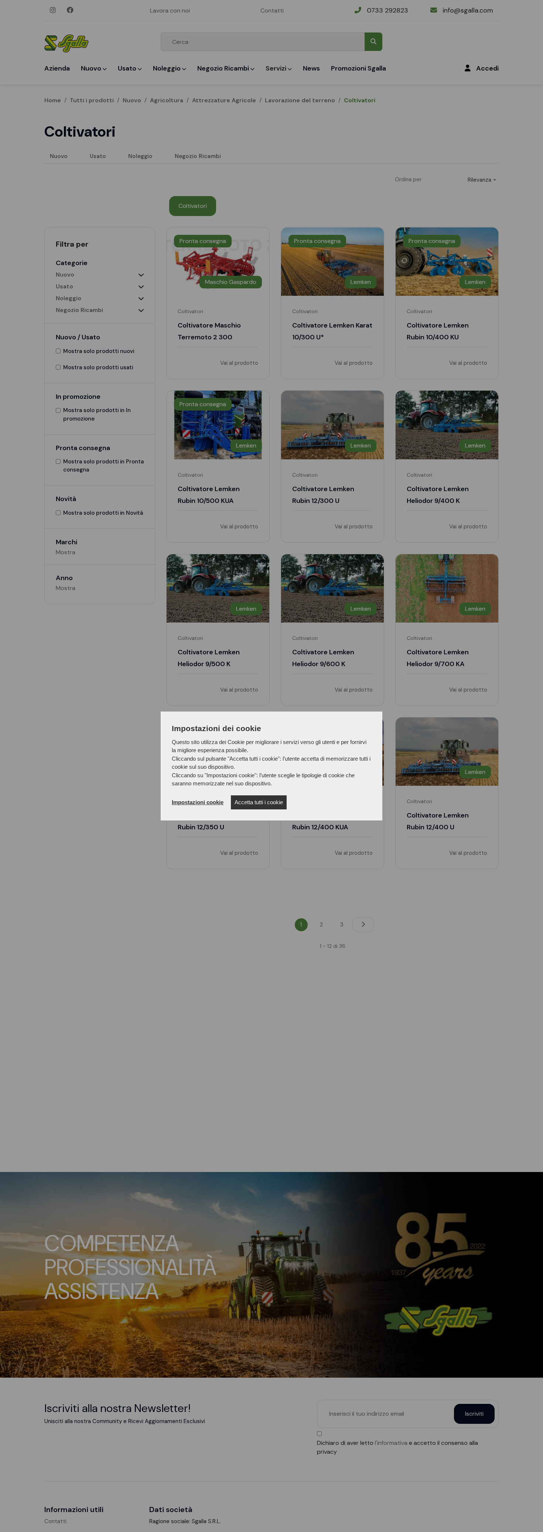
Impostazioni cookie (197, 802)
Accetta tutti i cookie (259, 802)
